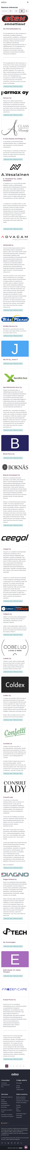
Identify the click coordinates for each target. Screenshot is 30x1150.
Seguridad (19, 1117)
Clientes (18, 1111)
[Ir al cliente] (15, 20)
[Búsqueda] (10, 11)
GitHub (18, 1085)
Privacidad (19, 1115)
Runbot (18, 1087)
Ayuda (3, 1099)
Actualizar (4, 1101)
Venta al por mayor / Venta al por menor (13, 86)
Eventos (18, 1105)
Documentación (5, 1084)
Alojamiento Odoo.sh (6, 1097)
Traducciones (20, 1089)
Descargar (19, 1083)
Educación (4, 1107)
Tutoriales (4, 1083)
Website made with (13, 1148)
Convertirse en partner (7, 1116)
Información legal (21, 1113)
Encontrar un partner (6, 1114)
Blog (17, 1109)
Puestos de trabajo (21, 1102)
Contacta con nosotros (22, 1100)
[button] (27, 2)
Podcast (18, 1107)
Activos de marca (20, 1099)
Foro (2, 1086)
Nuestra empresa (21, 1097)
